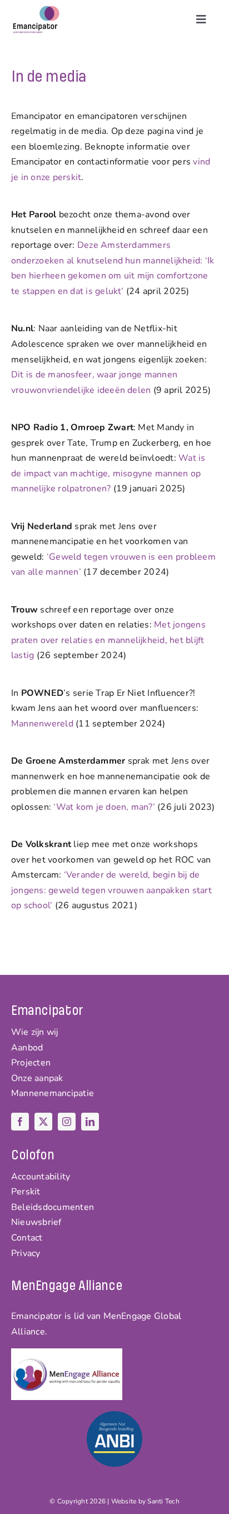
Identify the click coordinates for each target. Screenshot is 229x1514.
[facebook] (20, 1121)
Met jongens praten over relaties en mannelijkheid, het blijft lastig (108, 640)
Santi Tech (163, 1501)
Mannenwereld (42, 724)
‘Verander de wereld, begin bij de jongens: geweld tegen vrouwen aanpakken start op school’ (111, 890)
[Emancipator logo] (36, 10)
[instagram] (67, 1121)
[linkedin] (90, 1121)
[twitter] (43, 1121)
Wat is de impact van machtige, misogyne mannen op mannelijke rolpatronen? (108, 473)
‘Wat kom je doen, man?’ (104, 807)
